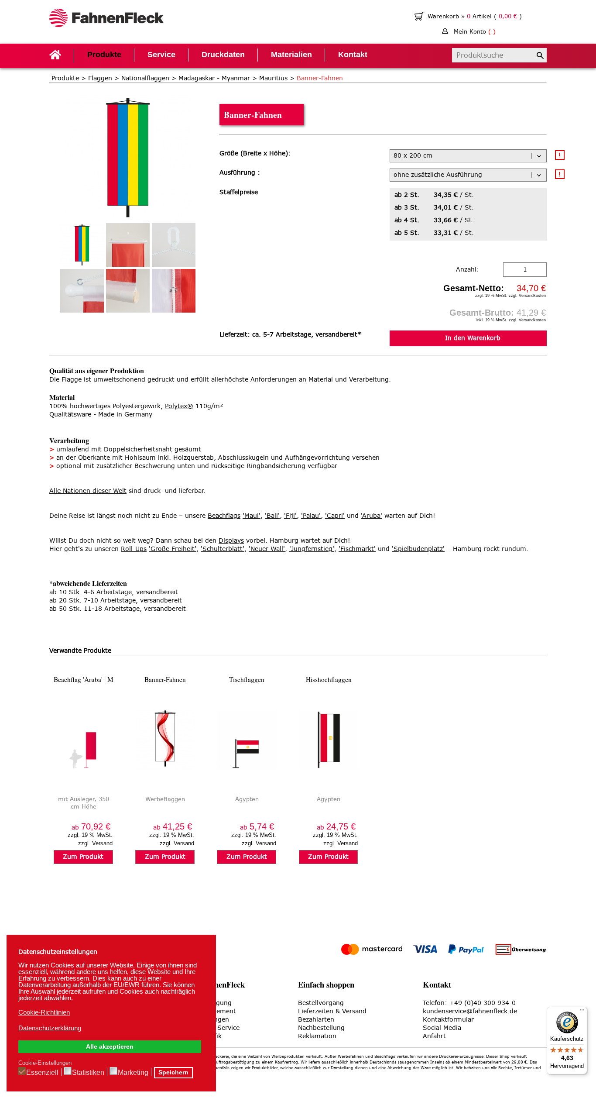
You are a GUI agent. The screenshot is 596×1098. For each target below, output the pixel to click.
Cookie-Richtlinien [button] (44, 1012)
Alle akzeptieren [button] (110, 1046)
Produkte (104, 54)
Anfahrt (434, 1036)
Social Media (442, 1028)
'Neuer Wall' (267, 549)
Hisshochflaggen (329, 679)
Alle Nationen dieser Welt (88, 491)
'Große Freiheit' (172, 549)
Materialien (291, 54)
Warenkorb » (447, 16)
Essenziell (42, 1072)
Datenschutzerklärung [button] (49, 1028)
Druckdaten (223, 54)
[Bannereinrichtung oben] (128, 245)
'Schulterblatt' (222, 549)
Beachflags (224, 516)
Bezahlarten (316, 1019)
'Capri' (335, 516)
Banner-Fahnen (165, 679)
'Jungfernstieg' (311, 549)
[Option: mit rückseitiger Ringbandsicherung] (173, 291)
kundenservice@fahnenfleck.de (470, 1011)
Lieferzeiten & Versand (332, 1011)
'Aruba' (371, 516)
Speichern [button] (173, 1072)
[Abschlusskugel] (82, 291)
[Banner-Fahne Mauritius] (128, 98)
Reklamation (317, 1036)
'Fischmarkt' (357, 549)
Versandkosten (532, 295)
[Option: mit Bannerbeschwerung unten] (128, 291)
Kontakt (352, 54)
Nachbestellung (321, 1028)
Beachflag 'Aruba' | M (83, 679)
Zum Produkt (83, 857)
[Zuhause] (106, 19)
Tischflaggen (246, 679)
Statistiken (88, 1072)
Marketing (133, 1072)
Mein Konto (475, 31)
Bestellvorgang (321, 1003)
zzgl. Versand (95, 843)
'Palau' (311, 516)
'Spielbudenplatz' (418, 549)
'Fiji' (290, 516)
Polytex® (179, 406)
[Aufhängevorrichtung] (173, 245)
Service (161, 54)
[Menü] (582, 1012)
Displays (231, 541)
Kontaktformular (448, 1019)
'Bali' (272, 516)
